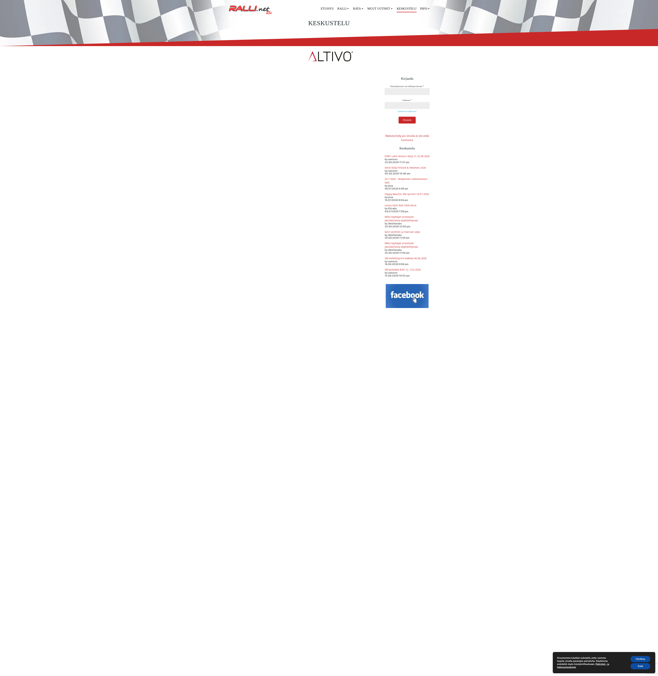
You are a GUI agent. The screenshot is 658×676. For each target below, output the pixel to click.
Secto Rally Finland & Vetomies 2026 (405, 167)
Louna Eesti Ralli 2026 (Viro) (400, 205)
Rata (357, 8)
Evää (640, 666)
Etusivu (327, 8)
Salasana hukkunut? (407, 111)
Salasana (407, 100)
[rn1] (329, 56)
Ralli (341, 8)
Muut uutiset (378, 8)
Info (423, 8)
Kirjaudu (407, 120)
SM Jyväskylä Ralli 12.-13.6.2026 (403, 269)
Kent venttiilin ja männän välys (402, 231)
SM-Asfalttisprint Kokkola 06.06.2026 (406, 258)
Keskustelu (407, 8)
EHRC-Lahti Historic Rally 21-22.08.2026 (407, 156)
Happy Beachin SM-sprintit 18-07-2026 (407, 194)
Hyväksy (640, 659)
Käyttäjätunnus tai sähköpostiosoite (407, 86)
